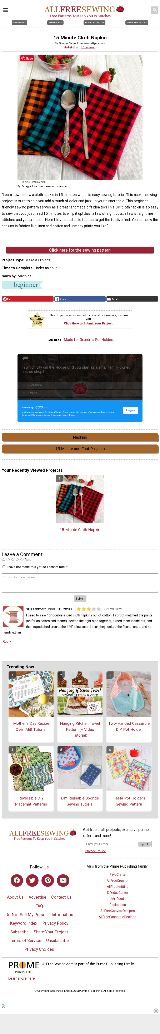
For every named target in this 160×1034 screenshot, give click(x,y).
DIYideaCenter (117, 893)
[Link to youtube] (63, 880)
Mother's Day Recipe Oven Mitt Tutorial (31, 726)
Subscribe (19, 931)
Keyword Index (23, 923)
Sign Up (144, 844)
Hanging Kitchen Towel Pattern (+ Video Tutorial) (80, 729)
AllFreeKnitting (117, 887)
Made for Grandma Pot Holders (89, 340)
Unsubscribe (57, 940)
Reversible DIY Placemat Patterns (31, 801)
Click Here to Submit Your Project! (89, 323)
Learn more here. (22, 978)
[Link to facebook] (17, 880)
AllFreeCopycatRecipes (117, 911)
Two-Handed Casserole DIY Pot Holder (129, 726)
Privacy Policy (55, 923)
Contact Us (61, 897)
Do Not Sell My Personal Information (39, 914)
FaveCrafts (118, 875)
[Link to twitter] (32, 880)
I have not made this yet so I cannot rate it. (37, 567)
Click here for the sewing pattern (80, 250)
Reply (7, 642)
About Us (15, 897)
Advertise (37, 897)
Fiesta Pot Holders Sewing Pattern (128, 801)
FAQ (39, 905)
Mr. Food (117, 899)
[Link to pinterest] (47, 880)
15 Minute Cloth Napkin (80, 529)
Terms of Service (25, 940)
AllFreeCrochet (117, 881)
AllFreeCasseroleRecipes (117, 917)
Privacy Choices (39, 949)
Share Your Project (51, 931)
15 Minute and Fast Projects (80, 448)
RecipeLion (117, 905)
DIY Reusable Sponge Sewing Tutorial (80, 801)
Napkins (80, 437)
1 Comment (88, 47)
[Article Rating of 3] (71, 47)
